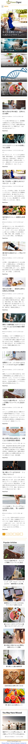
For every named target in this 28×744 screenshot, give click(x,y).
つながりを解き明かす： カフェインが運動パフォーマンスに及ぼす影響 (13, 403)
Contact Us (23, 743)
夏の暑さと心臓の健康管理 (14, 666)
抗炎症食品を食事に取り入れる (14, 685)
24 (18, 534)
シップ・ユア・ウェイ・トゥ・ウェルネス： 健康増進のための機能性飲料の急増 (14, 583)
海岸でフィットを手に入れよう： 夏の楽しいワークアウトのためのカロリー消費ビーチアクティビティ (14, 734)
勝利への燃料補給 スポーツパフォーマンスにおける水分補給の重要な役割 (13, 327)
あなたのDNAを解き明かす (11, 80)
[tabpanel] (14, 727)
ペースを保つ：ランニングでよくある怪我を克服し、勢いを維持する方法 (13, 508)
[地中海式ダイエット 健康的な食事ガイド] (14, 23)
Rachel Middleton (8, 116)
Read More (5, 131)
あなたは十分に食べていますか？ (13, 65)
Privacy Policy (5, 743)
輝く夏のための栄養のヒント (14, 705)
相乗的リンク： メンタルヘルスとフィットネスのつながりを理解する (13, 365)
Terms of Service (14, 743)
